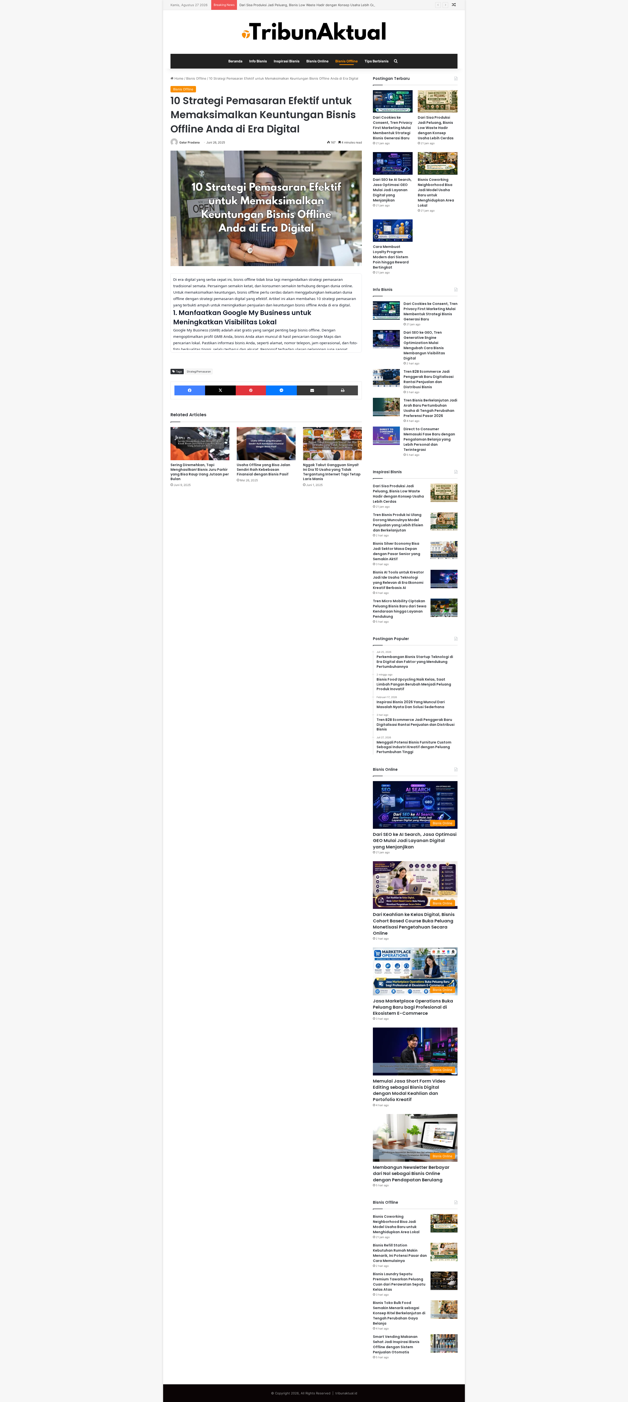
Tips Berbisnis (377, 61)
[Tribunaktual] (314, 32)
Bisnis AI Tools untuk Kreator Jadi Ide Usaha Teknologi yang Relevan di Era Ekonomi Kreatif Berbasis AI (398, 580)
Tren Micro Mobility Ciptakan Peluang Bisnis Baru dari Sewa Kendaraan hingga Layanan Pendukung (399, 609)
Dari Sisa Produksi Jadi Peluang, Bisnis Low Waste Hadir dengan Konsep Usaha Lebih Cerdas (310, 5)
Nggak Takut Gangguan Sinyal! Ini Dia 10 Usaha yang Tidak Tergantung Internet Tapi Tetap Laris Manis (332, 471)
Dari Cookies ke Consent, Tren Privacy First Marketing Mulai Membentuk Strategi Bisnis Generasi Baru (392, 128)
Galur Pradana (189, 142)
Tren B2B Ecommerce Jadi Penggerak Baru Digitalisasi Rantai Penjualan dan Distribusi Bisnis (429, 379)
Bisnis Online (317, 61)
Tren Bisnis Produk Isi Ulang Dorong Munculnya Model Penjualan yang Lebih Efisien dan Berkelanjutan (398, 522)
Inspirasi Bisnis (287, 61)
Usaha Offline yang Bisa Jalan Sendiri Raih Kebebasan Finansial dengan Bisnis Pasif (263, 469)
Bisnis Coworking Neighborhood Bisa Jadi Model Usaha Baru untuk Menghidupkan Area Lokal (436, 192)
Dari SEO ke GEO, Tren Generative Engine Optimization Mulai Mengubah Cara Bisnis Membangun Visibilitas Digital (424, 345)
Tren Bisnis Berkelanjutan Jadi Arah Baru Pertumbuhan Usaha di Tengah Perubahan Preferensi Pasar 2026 (430, 408)
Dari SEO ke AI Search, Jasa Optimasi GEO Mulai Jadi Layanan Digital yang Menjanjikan (392, 190)
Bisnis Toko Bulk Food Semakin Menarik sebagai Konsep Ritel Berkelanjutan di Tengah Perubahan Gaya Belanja (399, 1313)
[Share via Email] (312, 390)
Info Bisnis (258, 61)
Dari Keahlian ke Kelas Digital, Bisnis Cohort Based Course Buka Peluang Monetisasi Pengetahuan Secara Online (414, 923)
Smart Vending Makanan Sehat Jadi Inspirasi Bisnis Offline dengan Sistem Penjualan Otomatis (396, 1344)
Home (178, 78)
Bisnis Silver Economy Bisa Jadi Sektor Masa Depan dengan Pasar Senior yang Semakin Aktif (396, 551)
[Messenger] (281, 390)
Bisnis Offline (346, 61)
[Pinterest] (251, 390)
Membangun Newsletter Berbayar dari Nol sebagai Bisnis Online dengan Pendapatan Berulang (411, 1173)
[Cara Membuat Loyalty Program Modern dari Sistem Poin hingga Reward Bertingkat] (393, 230)
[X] (220, 390)
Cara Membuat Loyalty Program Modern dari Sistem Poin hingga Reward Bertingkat (391, 257)
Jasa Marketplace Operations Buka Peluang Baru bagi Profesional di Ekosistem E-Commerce (413, 1007)
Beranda (235, 61)
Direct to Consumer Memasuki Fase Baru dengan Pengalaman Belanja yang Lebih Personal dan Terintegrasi (429, 439)
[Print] (342, 390)
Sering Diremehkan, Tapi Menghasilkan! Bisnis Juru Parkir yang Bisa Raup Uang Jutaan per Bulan (199, 471)
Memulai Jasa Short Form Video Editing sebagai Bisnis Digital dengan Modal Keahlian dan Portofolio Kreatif (409, 1090)
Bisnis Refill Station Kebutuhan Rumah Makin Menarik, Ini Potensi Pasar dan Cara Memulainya (400, 1253)
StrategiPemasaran (199, 371)
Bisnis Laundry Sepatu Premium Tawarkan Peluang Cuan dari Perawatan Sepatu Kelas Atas (399, 1282)
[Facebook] (189, 390)
